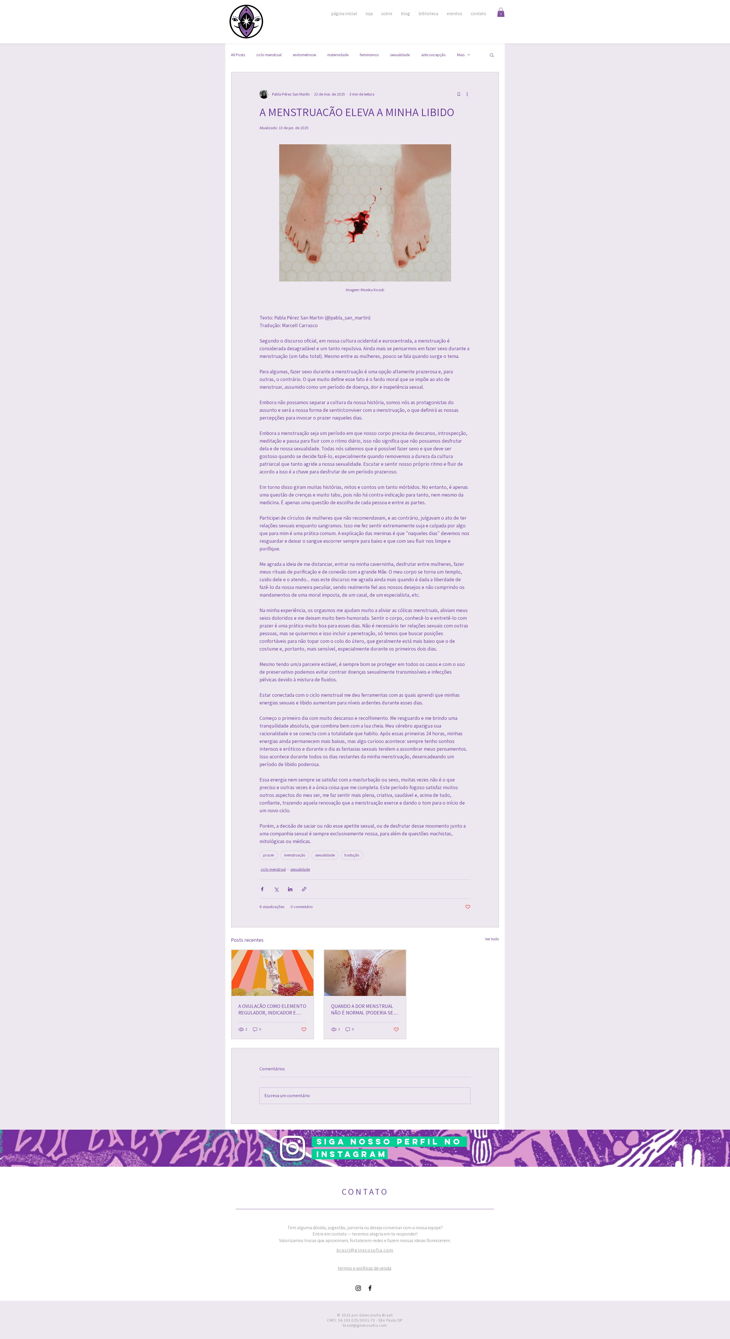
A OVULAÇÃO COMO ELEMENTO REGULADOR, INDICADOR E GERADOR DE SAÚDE (272, 1009)
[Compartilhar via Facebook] (262, 889)
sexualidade (400, 54)
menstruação (294, 855)
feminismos (369, 54)
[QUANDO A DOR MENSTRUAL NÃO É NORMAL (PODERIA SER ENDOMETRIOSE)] (365, 973)
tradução (351, 855)
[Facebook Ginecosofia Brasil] (370, 1288)
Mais (461, 54)
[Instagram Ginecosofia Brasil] (358, 1288)
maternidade (337, 54)
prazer (268, 855)
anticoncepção (433, 54)
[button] (501, 12)
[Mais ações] (467, 94)
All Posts (238, 54)
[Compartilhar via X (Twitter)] (276, 889)
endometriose (304, 54)
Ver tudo (492, 938)
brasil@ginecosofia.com (365, 1250)
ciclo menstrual (268, 54)
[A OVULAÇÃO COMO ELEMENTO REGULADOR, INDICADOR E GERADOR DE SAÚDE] (272, 973)
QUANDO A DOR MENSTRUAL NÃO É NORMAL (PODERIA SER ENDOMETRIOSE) (363, 1009)
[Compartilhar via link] (304, 889)
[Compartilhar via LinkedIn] (290, 889)
